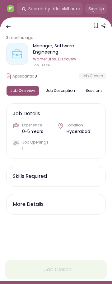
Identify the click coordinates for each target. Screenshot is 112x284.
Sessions (94, 90)
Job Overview (22, 90)
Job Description (60, 90)
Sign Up (96, 9)
